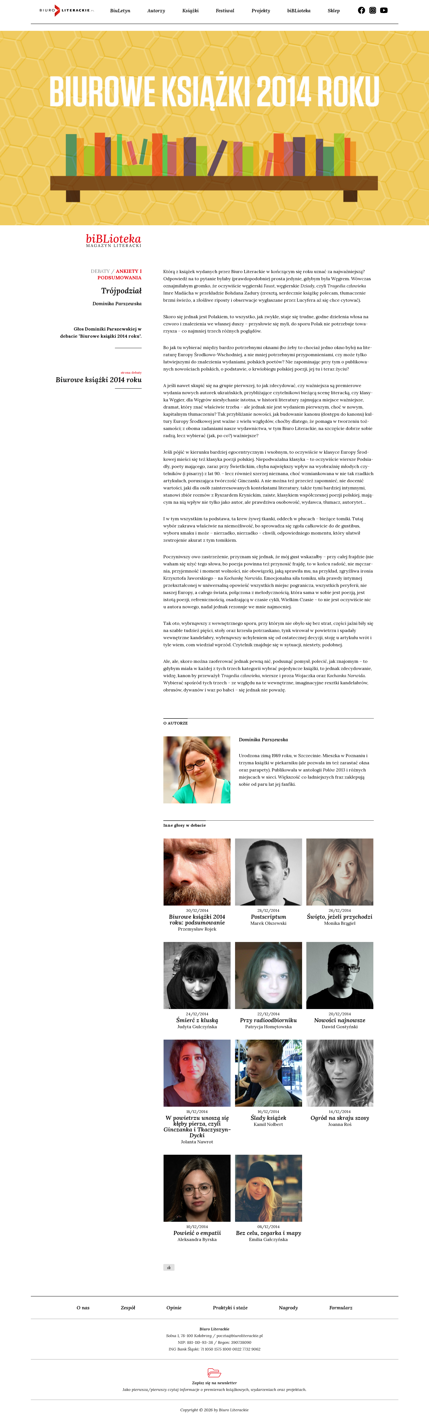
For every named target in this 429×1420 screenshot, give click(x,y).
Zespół (128, 1307)
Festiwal (225, 10)
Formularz (341, 1307)
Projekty (261, 10)
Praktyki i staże (230, 1307)
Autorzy (156, 10)
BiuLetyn (120, 10)
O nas (83, 1307)
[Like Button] (169, 1267)
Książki (190, 10)
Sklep (334, 10)
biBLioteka (299, 10)
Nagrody (288, 1307)
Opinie (173, 1307)
